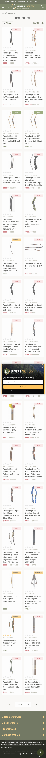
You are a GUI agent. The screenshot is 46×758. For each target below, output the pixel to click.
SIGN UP (23, 387)
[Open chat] (40, 752)
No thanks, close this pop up (10, 390)
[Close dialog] (42, 366)
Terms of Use (7, 747)
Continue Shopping (30, 754)
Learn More (7, 754)
